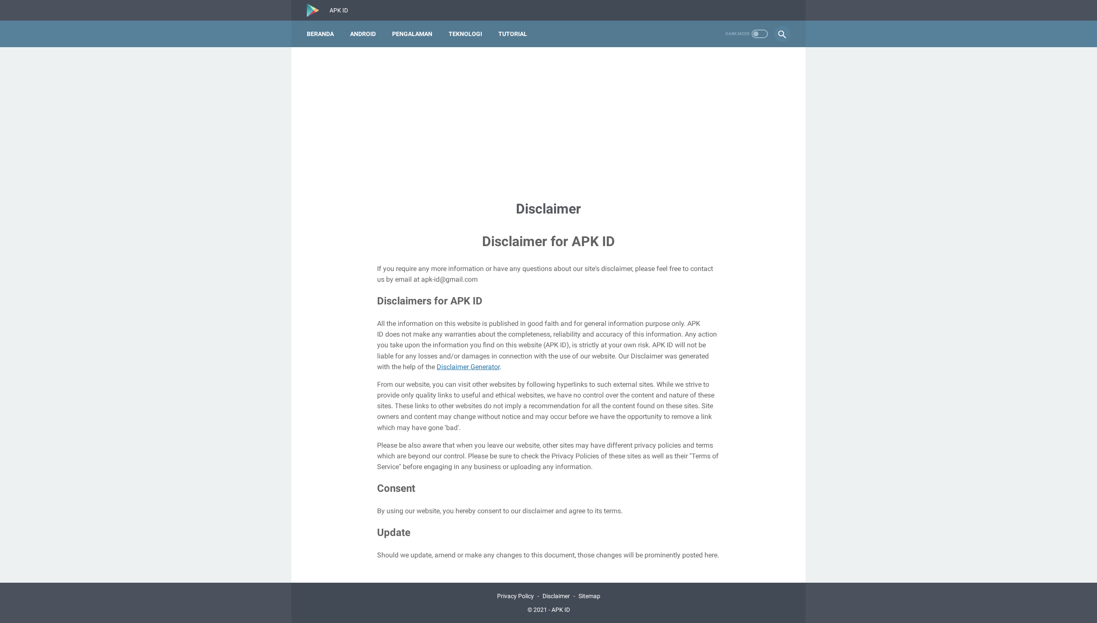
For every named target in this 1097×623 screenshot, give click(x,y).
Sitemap (589, 596)
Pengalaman (412, 33)
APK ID (560, 609)
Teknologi (465, 33)
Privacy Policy (515, 596)
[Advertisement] (548, 123)
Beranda (320, 33)
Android (363, 33)
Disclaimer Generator (468, 367)
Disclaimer (556, 596)
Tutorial (512, 33)
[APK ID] (318, 10)
